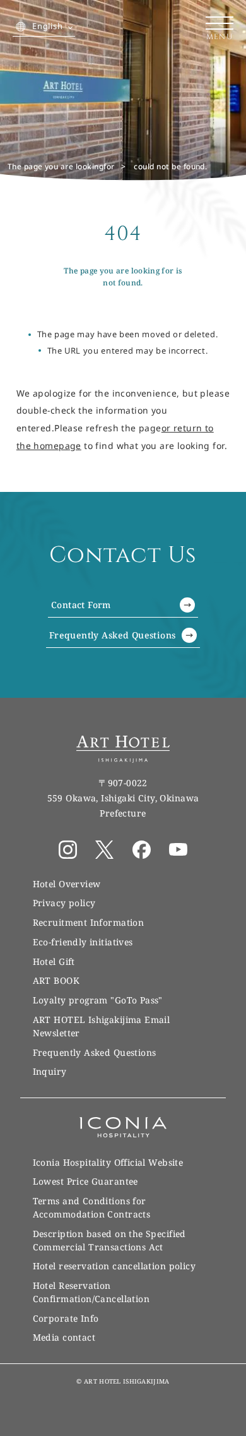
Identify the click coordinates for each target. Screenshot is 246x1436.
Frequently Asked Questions (112, 635)
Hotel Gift (54, 961)
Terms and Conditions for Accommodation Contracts (92, 1207)
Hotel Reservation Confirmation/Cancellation (91, 1292)
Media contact (64, 1337)
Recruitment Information (88, 922)
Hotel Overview (67, 884)
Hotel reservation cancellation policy (114, 1266)
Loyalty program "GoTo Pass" (98, 1000)
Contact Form (81, 605)
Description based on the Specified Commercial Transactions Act (109, 1240)
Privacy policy (64, 903)
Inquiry (50, 1071)
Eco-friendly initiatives (83, 942)
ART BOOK (56, 980)
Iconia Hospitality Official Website (108, 1162)
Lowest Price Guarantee (85, 1181)
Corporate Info (66, 1318)
